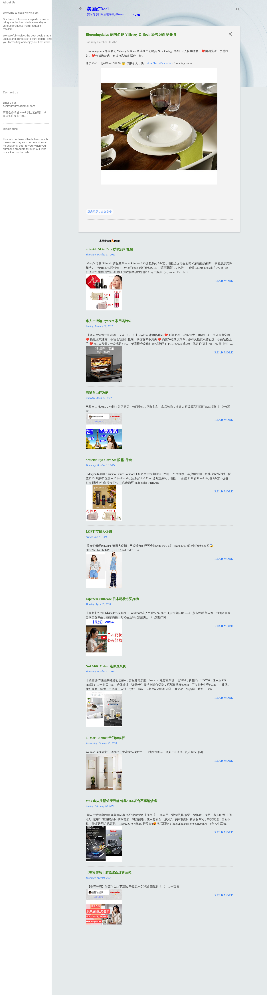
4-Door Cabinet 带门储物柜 (105, 737)
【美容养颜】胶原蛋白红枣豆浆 (109, 872)
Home (137, 14)
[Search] (238, 9)
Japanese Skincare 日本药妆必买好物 (112, 598)
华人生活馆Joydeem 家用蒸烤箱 (109, 320)
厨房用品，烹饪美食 (99, 211)
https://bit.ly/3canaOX (159, 63)
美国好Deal (98, 8)
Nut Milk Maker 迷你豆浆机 (106, 666)
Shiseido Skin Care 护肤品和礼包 (109, 249)
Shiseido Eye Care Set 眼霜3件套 (109, 459)
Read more (224, 281)
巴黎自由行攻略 (97, 392)
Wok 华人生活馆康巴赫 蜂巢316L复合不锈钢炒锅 (121, 800)
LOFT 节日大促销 (99, 531)
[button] (230, 34)
